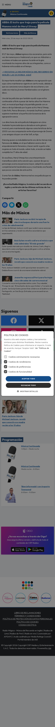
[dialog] (27, 363)
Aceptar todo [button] (28, 379)
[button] (27, 391)
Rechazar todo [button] (28, 385)
